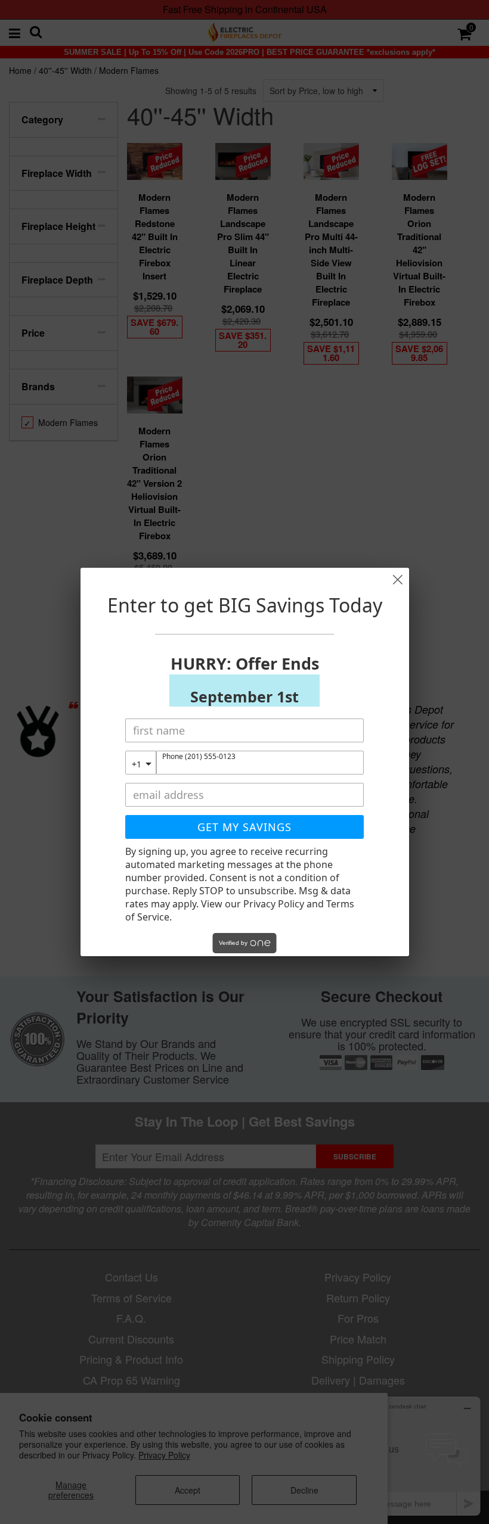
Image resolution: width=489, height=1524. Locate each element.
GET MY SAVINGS (244, 827)
